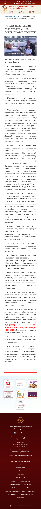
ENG (4, 3)
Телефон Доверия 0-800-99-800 (20, 484)
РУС (4, 1)
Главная (7, 16)
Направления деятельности (20, 461)
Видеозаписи (20, 477)
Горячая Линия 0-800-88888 (20, 481)
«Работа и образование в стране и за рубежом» (20, 491)
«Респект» (20, 497)
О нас (20, 471)
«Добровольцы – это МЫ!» (21, 488)
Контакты (20, 474)
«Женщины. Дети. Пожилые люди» (20, 494)
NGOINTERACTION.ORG (22, 506)
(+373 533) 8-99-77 (25, 1)
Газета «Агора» (20, 467)
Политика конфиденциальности (20, 455)
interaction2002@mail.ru (25, 3)
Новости (15, 16)
